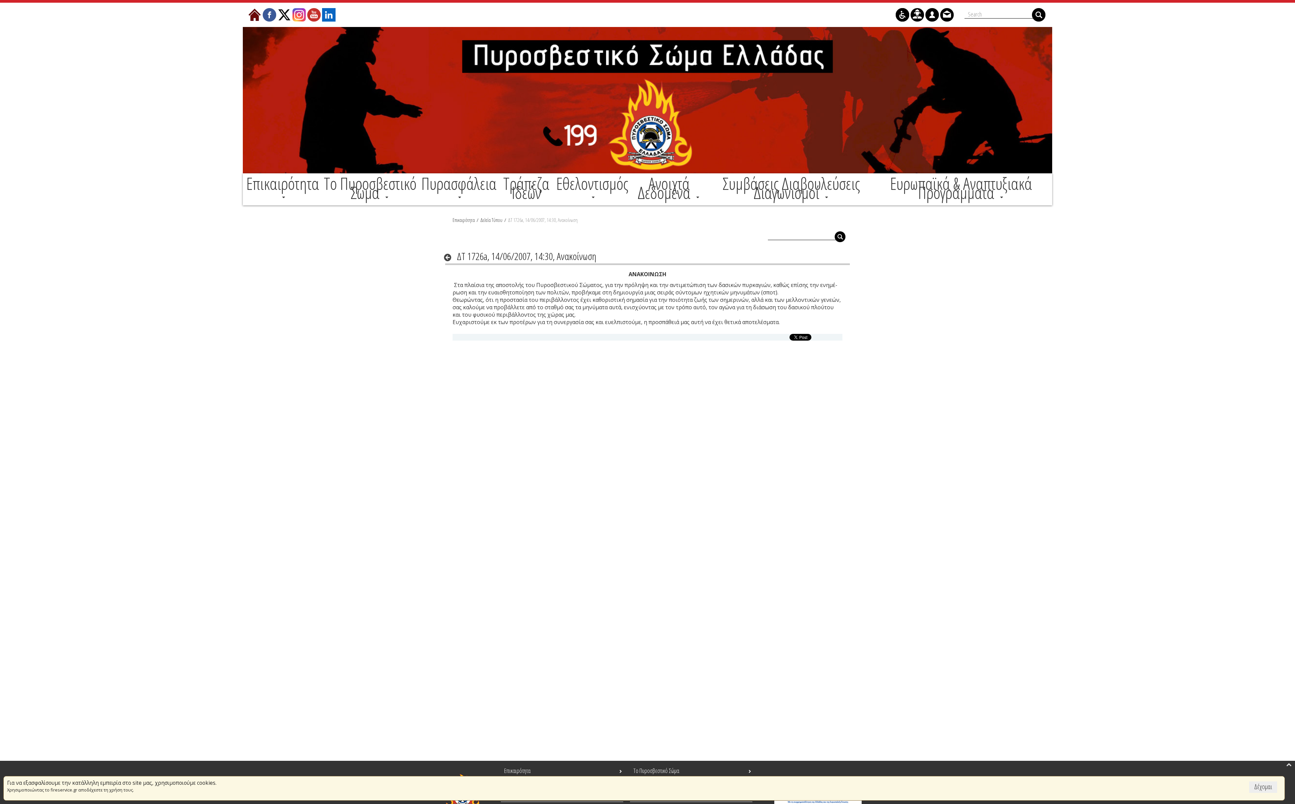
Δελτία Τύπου (491, 220)
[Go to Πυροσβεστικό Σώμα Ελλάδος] (647, 100)
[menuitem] (282, 188)
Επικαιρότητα (464, 220)
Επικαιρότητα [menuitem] (517, 771)
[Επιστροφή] (449, 257)
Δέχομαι (1263, 786)
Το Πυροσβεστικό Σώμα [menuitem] (656, 771)
